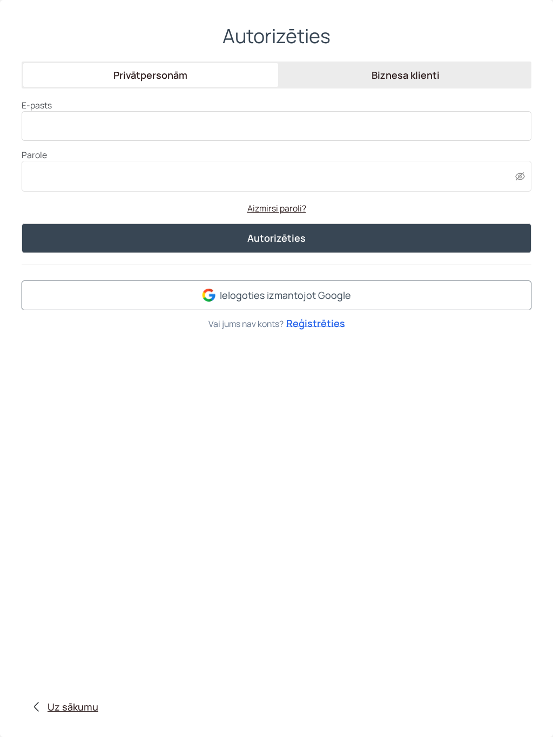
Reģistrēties (315, 321)
